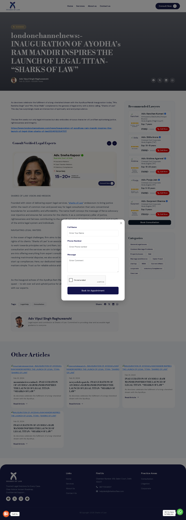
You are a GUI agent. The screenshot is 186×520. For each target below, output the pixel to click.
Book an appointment (93, 290)
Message (71, 254)
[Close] (121, 223)
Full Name (72, 227)
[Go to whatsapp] (180, 512)
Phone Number (74, 241)
